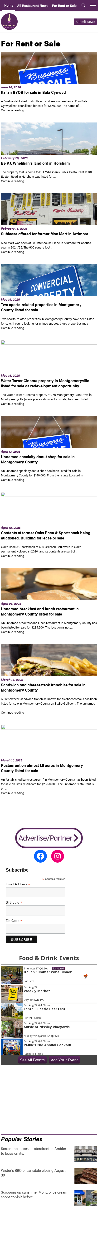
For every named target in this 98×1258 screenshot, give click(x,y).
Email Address (18, 884)
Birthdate (14, 902)
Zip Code (14, 921)
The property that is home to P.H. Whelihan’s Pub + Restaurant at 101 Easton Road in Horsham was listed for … (46, 174)
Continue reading (38, 110)
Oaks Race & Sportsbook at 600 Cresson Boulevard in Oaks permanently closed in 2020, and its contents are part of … (41, 548)
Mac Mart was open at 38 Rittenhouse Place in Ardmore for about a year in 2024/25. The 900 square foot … (46, 244)
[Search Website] (83, 6)
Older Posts (49, 813)
